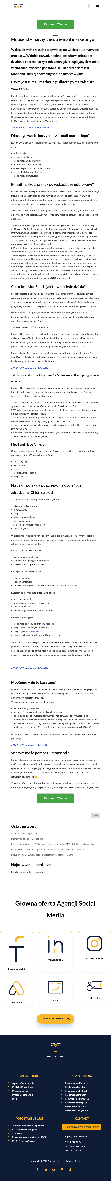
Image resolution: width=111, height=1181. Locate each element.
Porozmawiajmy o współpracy (82, 1126)
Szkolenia (17, 1133)
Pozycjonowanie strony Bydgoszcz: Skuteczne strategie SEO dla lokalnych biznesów (52, 844)
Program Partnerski (22, 1094)
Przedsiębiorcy (20, 1090)
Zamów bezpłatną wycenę (55, 1019)
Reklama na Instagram (76, 1102)
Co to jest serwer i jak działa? (25, 833)
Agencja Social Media (23, 1083)
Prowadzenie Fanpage (76, 1083)
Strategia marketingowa (24, 1129)
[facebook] (37, 1169)
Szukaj (95, 815)
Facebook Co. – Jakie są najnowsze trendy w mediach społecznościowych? (47, 849)
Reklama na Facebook (76, 1087)
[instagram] (62, 1169)
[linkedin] (45, 1169)
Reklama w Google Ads (76, 1110)
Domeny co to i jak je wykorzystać (27, 838)
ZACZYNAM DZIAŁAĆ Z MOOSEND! (30, 127)
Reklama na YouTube (75, 1106)
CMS (36, 631)
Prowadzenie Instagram (77, 1098)
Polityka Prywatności (23, 1087)
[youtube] (53, 1169)
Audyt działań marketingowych (28, 1125)
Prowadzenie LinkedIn (76, 1090)
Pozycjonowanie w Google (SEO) (29, 1137)
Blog (14, 1098)
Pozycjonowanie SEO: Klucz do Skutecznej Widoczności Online (42, 854)
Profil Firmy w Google (23, 1141)
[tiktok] (70, 1169)
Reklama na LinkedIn (75, 1094)
